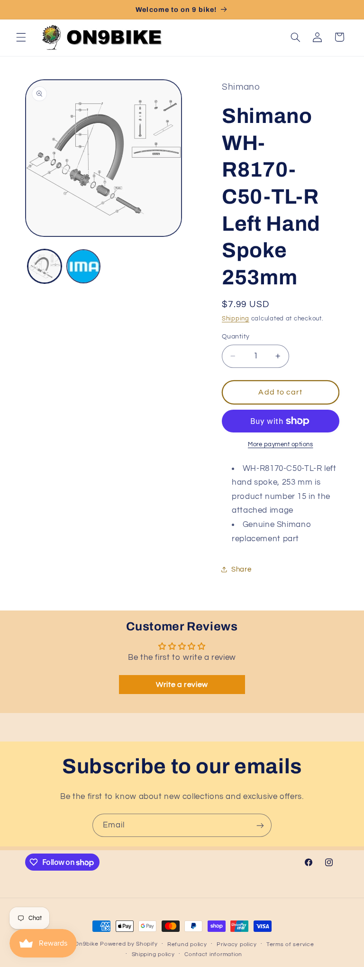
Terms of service (290, 944)
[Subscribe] (260, 825)
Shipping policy (153, 954)
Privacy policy (236, 944)
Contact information (213, 954)
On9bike (86, 944)
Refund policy (187, 944)
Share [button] (241, 569)
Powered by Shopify (128, 944)
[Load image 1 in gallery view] (44, 266)
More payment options (280, 444)
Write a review (182, 684)
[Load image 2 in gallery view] (83, 266)
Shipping (235, 319)
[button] (21, 37)
